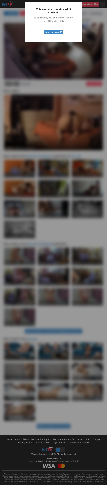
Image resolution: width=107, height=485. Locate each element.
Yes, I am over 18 (53, 32)
